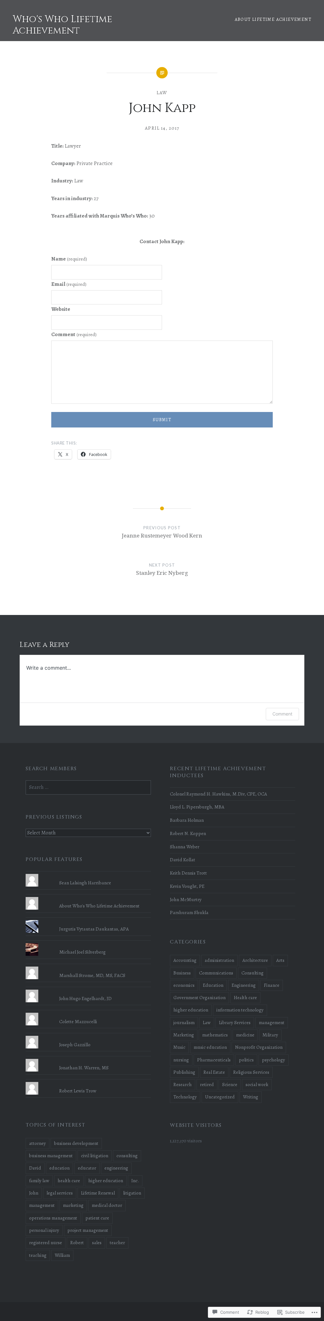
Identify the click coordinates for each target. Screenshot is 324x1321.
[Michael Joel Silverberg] (88, 943)
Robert (77, 1242)
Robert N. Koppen (188, 833)
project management (87, 1230)
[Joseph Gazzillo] (88, 1035)
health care (69, 1180)
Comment (74, 334)
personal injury (44, 1230)
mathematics (215, 1035)
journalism (184, 1022)
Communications (216, 973)
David (35, 1168)
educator (87, 1168)
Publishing (184, 1072)
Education (213, 985)
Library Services (235, 1022)
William (62, 1255)
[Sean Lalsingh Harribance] (88, 873)
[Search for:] (88, 787)
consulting (127, 1155)
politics (246, 1060)
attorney (37, 1143)
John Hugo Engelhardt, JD (85, 998)
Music (179, 1047)
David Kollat (182, 859)
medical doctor (107, 1205)
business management (51, 1155)
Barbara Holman (187, 820)
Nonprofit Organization (259, 1047)
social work (257, 1084)
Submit (162, 420)
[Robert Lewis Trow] (88, 1081)
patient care (97, 1218)
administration (219, 960)
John (33, 1193)
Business (182, 973)
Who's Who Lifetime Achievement (62, 25)
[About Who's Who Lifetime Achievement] (88, 897)
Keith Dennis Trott (188, 872)
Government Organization (199, 997)
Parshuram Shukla (189, 912)
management (271, 1022)
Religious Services (251, 1072)
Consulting (252, 973)
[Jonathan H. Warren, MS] (88, 1058)
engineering (116, 1168)
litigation (132, 1193)
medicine (245, 1035)
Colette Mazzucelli (78, 1021)
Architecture (255, 960)
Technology (185, 1097)
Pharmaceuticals (214, 1060)
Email (68, 284)
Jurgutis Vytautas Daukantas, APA (94, 928)
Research (182, 1084)
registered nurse (45, 1242)
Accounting (184, 960)
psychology (273, 1060)
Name (69, 258)
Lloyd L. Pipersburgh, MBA (197, 806)
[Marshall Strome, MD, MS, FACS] (88, 966)
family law (39, 1180)
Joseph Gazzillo (74, 1044)
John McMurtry (186, 899)
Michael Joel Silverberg (82, 952)
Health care (245, 997)
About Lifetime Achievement (273, 19)
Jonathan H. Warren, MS (84, 1067)
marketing (73, 1205)
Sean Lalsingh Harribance (85, 882)
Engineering (244, 985)
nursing (181, 1060)
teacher (117, 1242)
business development (76, 1143)
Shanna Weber (184, 846)
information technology (240, 1010)
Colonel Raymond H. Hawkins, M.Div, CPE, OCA (218, 793)
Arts (280, 960)
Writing (250, 1097)
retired (207, 1084)
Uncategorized (220, 1097)
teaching (38, 1255)
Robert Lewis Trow (78, 1090)
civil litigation (94, 1155)
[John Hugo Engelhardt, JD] (88, 989)
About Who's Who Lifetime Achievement (99, 905)
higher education (190, 1010)
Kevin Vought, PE (187, 886)
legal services (60, 1193)
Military (270, 1035)
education (59, 1168)
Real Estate (214, 1072)
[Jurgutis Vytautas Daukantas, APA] (88, 920)
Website (60, 309)
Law (162, 92)
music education (210, 1047)
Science (229, 1084)
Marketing (183, 1035)
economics (184, 985)
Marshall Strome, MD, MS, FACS (92, 975)
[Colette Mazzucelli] (88, 1012)
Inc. (135, 1180)
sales (97, 1242)
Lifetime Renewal (98, 1193)
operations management (53, 1218)
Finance (271, 985)
